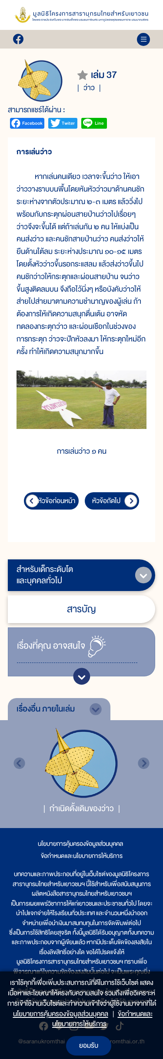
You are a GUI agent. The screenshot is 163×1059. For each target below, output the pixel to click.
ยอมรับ (88, 1045)
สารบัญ (81, 609)
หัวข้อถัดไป (106, 501)
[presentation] (19, 763)
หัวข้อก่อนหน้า (56, 501)
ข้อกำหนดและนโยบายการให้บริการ (82, 856)
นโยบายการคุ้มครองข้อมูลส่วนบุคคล (80, 843)
